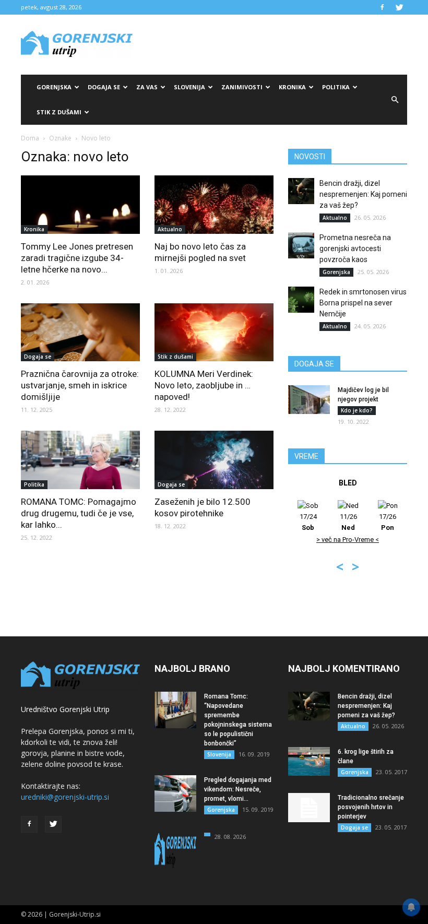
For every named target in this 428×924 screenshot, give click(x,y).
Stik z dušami (59, 112)
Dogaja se (104, 87)
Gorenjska (54, 87)
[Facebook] (382, 7)
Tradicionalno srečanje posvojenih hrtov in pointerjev (371, 807)
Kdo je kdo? (357, 410)
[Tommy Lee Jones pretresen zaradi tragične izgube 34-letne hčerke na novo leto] (80, 204)
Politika (336, 87)
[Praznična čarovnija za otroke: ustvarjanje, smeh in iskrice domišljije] (80, 332)
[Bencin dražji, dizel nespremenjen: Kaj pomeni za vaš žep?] (301, 191)
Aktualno (170, 229)
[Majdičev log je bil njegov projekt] (309, 399)
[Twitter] (399, 7)
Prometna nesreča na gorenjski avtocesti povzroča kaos (355, 248)
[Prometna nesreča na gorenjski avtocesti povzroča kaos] (301, 245)
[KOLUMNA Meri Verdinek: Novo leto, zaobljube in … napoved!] (214, 332)
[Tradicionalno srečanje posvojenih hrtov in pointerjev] (309, 807)
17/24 (308, 522)
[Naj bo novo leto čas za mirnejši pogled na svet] (214, 204)
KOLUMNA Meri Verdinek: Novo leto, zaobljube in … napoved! (203, 385)
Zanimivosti (242, 87)
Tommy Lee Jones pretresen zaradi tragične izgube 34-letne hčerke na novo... (77, 258)
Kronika (292, 87)
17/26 (387, 522)
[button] (394, 99)
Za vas (147, 87)
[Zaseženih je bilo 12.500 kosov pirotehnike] (214, 460)
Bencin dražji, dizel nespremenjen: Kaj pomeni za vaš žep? (363, 194)
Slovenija (189, 87)
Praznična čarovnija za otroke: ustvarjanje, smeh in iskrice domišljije (80, 385)
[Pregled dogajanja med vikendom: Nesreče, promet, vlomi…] (175, 793)
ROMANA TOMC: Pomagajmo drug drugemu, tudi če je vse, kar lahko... (78, 513)
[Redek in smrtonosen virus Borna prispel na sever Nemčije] (301, 300)
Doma (30, 138)
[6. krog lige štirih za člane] (309, 761)
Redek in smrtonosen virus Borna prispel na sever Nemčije (363, 303)
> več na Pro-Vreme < (347, 539)
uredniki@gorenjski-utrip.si (65, 797)
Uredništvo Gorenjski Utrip (65, 709)
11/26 (348, 522)
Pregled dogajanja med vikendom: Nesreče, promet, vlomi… (237, 789)
